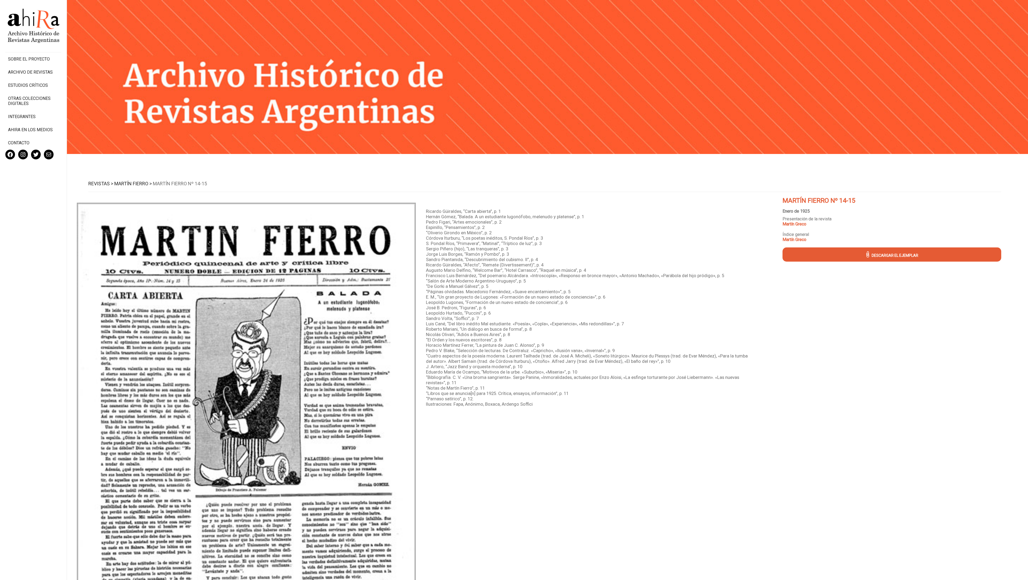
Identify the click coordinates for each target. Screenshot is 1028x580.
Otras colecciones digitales (29, 101)
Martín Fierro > (133, 183)
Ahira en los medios (30, 129)
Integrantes (22, 116)
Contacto (18, 142)
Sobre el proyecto (29, 59)
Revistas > (100, 183)
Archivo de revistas (30, 72)
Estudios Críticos (28, 85)
